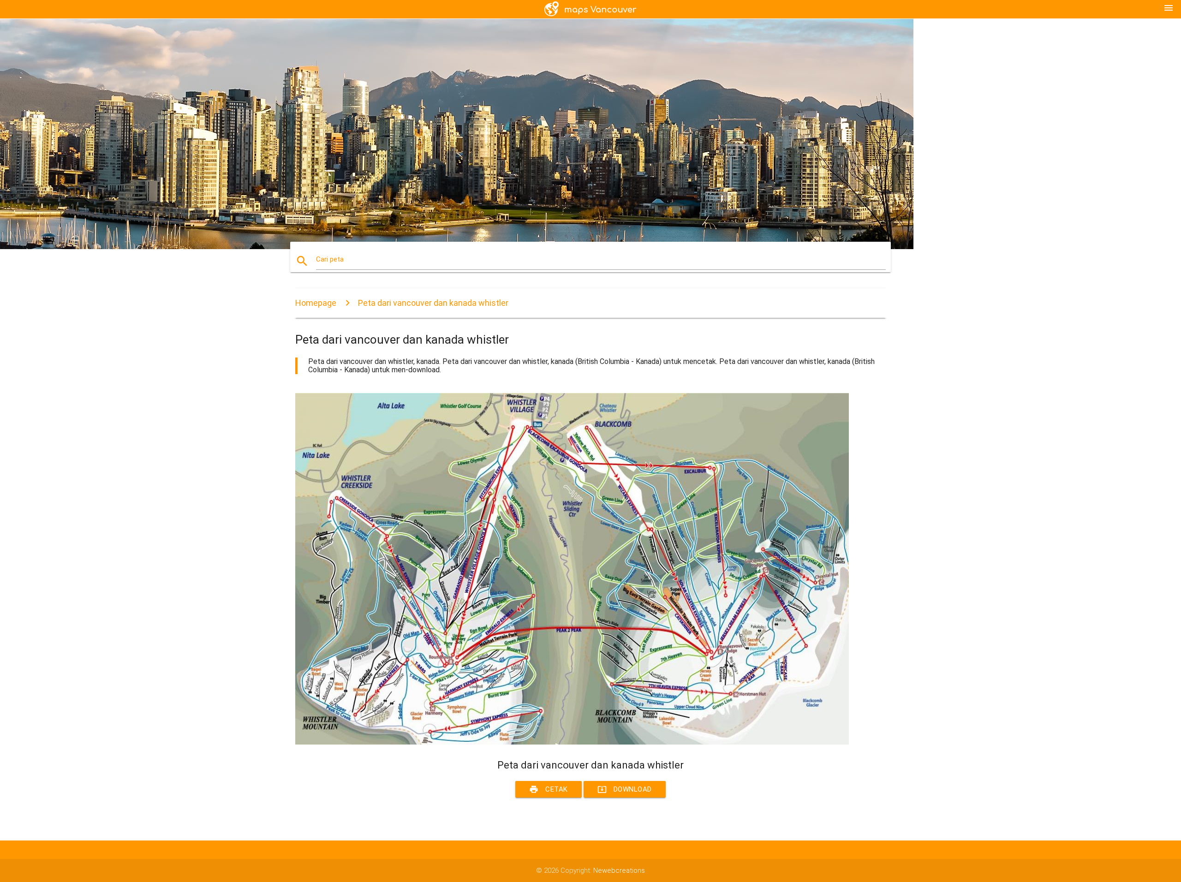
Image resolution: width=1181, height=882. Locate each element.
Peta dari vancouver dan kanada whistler (433, 303)
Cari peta (330, 259)
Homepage (315, 303)
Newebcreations (619, 870)
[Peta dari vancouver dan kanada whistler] (572, 742)
